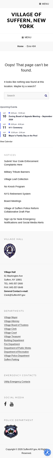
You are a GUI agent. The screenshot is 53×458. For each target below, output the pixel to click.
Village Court (10, 332)
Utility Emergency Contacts (17, 381)
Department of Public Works (17, 348)
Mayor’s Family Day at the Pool (23, 135)
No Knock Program (14, 186)
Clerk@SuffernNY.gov (14, 295)
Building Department (14, 340)
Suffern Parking (11, 359)
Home (20, 46)
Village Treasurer (12, 336)
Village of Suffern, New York (26, 20)
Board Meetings (12, 201)
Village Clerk (10, 329)
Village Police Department (16, 355)
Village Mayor (10, 317)
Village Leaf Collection (16, 179)
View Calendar (6, 141)
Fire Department (12, 344)
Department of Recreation (16, 352)
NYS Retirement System (17, 193)
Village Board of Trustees (16, 325)
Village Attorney (11, 321)
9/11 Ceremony (15, 127)
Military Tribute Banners (17, 172)
